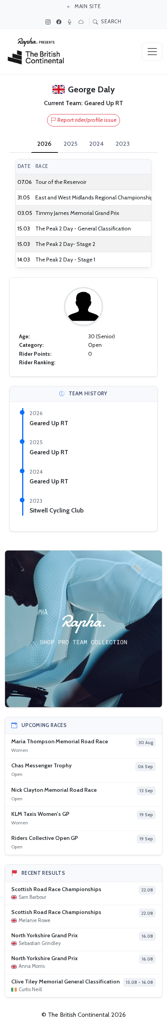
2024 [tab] (96, 143)
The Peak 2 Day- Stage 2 (65, 244)
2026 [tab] (44, 143)
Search (111, 21)
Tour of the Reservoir (60, 181)
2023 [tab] (123, 143)
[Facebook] (59, 21)
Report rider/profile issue (87, 119)
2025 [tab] (71, 143)
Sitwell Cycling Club (57, 510)
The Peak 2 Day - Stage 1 (65, 259)
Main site (87, 6)
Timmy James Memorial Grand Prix (77, 212)
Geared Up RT (49, 423)
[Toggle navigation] (152, 52)
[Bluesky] (81, 21)
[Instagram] (48, 21)
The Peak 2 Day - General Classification (83, 228)
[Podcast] (70, 21)
